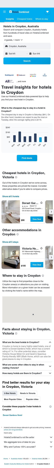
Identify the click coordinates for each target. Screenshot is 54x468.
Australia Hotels (16, 458)
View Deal (37, 219)
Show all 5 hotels (10, 196)
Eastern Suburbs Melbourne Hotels (16, 464)
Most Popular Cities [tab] (13, 399)
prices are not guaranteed (13, 429)
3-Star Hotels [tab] (10, 393)
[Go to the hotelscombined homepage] (19, 11)
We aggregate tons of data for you (19, 441)
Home (6, 458)
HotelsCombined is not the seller (19, 437)
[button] (4, 12)
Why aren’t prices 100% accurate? (20, 446)
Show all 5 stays (10, 241)
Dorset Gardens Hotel (12, 415)
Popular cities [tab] (32, 399)
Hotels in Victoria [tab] (27, 393)
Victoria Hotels (37, 458)
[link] (27, 158)
